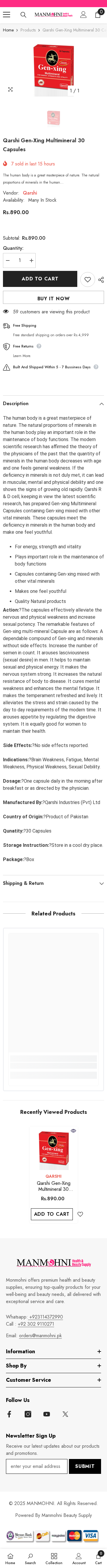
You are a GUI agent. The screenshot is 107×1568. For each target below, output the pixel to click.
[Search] (23, 14)
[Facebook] (9, 1414)
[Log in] (83, 14)
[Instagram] (28, 1414)
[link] (53, 1066)
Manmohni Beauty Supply (67, 1515)
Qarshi (30, 193)
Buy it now (53, 298)
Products (28, 30)
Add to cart (40, 278)
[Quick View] (73, 1130)
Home (8, 30)
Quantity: (13, 248)
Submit (85, 1466)
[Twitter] (65, 1414)
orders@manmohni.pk (40, 1335)
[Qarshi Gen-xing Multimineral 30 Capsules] (53, 1148)
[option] (53, 67)
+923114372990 (45, 1316)
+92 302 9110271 (36, 1324)
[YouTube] (47, 1414)
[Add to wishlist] (87, 279)
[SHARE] (99, 280)
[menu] (6, 14)
